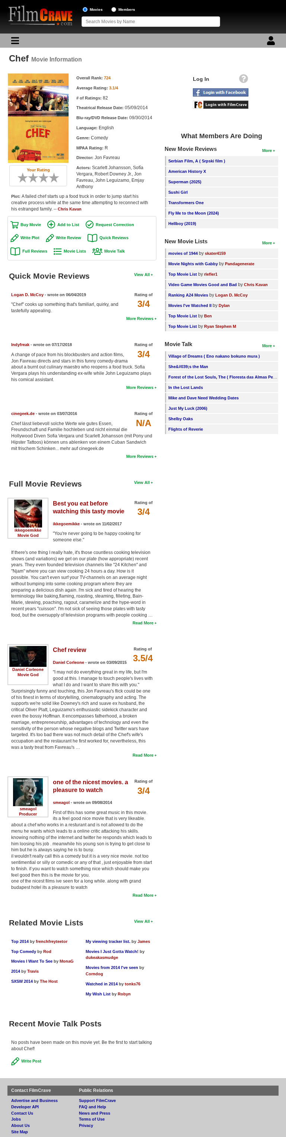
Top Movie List (182, 274)
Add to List (68, 224)
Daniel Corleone (28, 669)
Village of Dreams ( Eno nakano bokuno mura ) (214, 356)
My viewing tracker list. (108, 941)
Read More (143, 623)
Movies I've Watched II (190, 305)
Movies (96, 9)
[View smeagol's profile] (28, 780)
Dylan (224, 305)
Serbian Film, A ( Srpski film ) (196, 161)
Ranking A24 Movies (188, 295)
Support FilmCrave (97, 1100)
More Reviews (139, 318)
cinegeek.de (23, 413)
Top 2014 (20, 941)
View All (142, 274)
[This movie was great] (51, 177)
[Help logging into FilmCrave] (243, 80)
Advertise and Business (34, 1100)
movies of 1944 (183, 253)
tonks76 (132, 984)
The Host (49, 981)
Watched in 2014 (102, 984)
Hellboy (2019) (182, 223)
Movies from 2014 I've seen (112, 967)
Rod (47, 951)
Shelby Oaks (180, 419)
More (267, 150)
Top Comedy (23, 951)
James (143, 941)
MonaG (67, 961)
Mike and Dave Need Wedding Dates (203, 398)
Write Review (68, 237)
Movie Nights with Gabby (193, 264)
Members (126, 9)
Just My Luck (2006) (187, 408)
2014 (15, 971)
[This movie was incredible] (56, 177)
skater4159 (215, 253)
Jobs (16, 1119)
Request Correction (115, 224)
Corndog (94, 974)
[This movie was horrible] (25, 177)
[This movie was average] (35, 177)
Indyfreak (20, 344)
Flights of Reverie (185, 429)
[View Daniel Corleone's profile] (28, 648)
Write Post (31, 1061)
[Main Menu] (14, 42)
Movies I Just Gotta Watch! (112, 951)
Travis (33, 971)
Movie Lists (75, 251)
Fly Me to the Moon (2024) (193, 213)
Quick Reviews (113, 237)
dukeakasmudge (102, 957)
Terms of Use (92, 1119)
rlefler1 (210, 274)
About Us (20, 1125)
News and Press (94, 1113)
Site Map (19, 1132)
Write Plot (29, 237)
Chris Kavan (70, 209)
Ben (208, 316)
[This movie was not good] (30, 177)
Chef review (69, 650)
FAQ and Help (92, 1107)
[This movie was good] (46, 177)
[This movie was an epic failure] (20, 177)
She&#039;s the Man (188, 366)
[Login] (272, 42)
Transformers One (186, 202)
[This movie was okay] (41, 177)
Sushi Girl (178, 192)
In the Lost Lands (185, 387)
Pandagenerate (239, 264)
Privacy (86, 1125)
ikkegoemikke (28, 530)
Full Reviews (34, 251)
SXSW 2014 (22, 981)
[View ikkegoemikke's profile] (28, 502)
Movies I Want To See (32, 961)
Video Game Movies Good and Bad (202, 284)
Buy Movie (30, 224)
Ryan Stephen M (220, 326)
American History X (187, 171)
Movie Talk (114, 251)
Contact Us (22, 1113)
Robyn (124, 994)
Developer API (25, 1107)
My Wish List (98, 994)
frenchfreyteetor (51, 941)
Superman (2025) (184, 182)
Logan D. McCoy (27, 294)
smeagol (28, 809)
